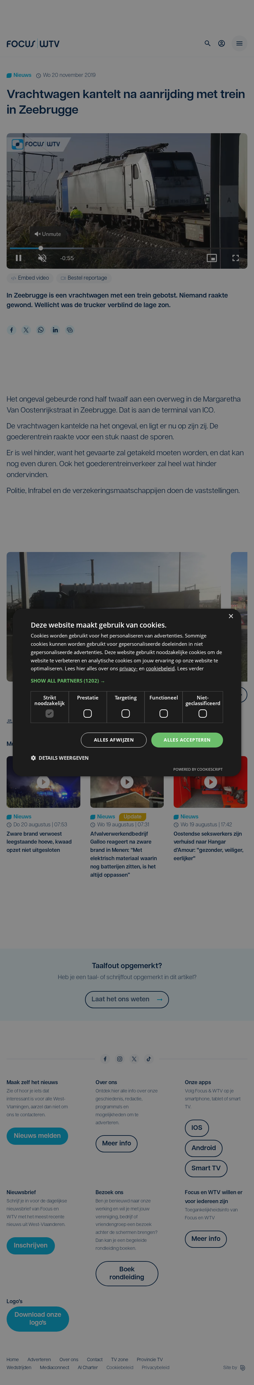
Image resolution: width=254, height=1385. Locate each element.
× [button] (230, 616)
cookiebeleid (160, 668)
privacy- (128, 668)
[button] (127, 681)
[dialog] (127, 692)
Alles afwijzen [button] (114, 740)
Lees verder (190, 668)
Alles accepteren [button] (187, 740)
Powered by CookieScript (198, 769)
